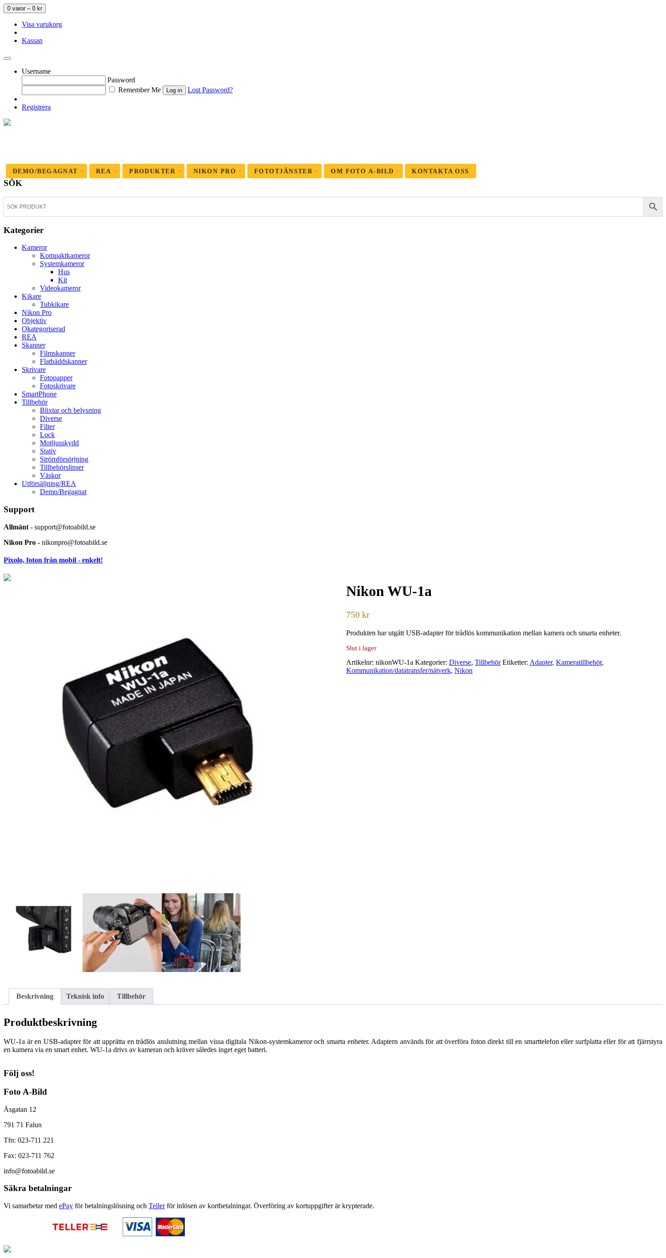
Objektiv (34, 320)
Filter (47, 426)
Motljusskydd (59, 443)
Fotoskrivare (58, 386)
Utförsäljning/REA (49, 483)
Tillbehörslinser (62, 467)
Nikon (463, 670)
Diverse (51, 418)
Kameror (34, 247)
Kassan (32, 40)
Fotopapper (56, 377)
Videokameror (60, 288)
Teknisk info (85, 996)
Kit (62, 280)
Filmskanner (57, 353)
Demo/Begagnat (63, 492)
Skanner (33, 345)
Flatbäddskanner (63, 361)
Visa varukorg (42, 24)
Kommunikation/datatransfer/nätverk (398, 670)
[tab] (35, 996)
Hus (64, 272)
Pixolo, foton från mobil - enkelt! (53, 560)
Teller (157, 1206)
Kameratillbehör (579, 662)
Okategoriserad (43, 329)
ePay (66, 1206)
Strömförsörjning (64, 459)
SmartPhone (39, 394)
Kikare (31, 296)
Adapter (541, 662)
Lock (47, 434)
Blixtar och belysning (70, 410)
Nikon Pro (37, 312)
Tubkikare (54, 304)
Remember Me (138, 90)
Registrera (36, 107)
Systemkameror (62, 263)
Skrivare (34, 369)
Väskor (50, 475)
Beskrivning (34, 996)
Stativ (48, 451)
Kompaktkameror (65, 255)
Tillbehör (35, 402)
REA (29, 337)
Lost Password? (210, 90)
